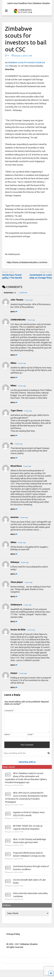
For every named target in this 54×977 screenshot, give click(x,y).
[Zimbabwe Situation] (23, 13)
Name (7, 734)
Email (31, 734)
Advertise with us (27, 762)
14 (8, 55)
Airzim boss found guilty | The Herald (12, 276)
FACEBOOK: (23, 292)
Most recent (9, 767)
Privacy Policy (13, 934)
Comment (9, 710)
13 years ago (28, 300)
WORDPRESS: (10, 293)
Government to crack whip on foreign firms (40, 276)
